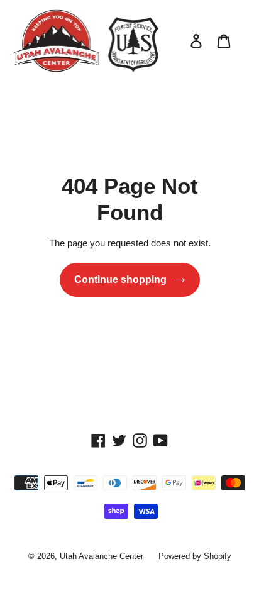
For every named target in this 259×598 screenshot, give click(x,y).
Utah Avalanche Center (101, 556)
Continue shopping (120, 279)
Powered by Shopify (194, 556)
